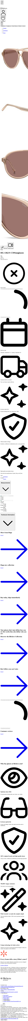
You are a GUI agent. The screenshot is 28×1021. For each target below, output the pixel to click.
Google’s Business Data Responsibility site (12, 1001)
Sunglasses (5, 30)
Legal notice (5, 995)
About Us (3, 989)
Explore (4, 28)
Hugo (4, 32)
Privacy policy (6, 997)
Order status (7, 986)
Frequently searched (14, 992)
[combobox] (1, 1005)
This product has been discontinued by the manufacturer (11, 288)
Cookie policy (6, 998)
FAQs (13, 987)
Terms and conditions (7, 996)
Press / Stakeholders (9, 989)
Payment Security (8, 987)
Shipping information (14, 986)
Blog (14, 989)
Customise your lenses (5, 317)
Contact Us (3, 986)
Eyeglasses (7, 992)
